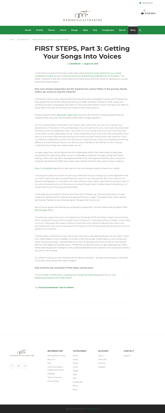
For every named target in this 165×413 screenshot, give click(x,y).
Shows (51, 30)
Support (127, 356)
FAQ (49, 363)
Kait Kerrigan (41, 210)
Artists (39, 30)
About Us (51, 359)
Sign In (101, 356)
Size (95, 30)
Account (101, 363)
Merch (122, 30)
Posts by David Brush (48, 287)
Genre (63, 30)
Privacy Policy (53, 381)
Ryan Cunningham (44, 168)
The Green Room (23, 39)
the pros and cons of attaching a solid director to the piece (91, 76)
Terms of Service (54, 377)
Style (85, 30)
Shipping (51, 374)
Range (74, 30)
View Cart (102, 359)
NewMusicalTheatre (72, 409)
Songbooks (108, 30)
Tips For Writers (66, 287)
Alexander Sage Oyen (67, 115)
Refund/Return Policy (56, 356)
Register (101, 367)
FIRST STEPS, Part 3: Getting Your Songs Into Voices (69, 275)
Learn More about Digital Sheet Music (55, 368)
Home (28, 30)
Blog (133, 30)
